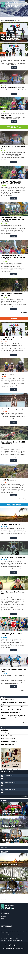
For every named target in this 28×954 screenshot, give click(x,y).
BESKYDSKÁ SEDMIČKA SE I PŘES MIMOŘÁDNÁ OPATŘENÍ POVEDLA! (11, 182)
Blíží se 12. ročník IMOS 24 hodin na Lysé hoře (13, 147)
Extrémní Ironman (4, 928)
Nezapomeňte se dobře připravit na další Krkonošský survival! (13, 442)
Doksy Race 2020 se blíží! (8, 374)
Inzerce (2, 918)
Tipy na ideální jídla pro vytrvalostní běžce (9, 938)
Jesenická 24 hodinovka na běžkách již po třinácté (13, 670)
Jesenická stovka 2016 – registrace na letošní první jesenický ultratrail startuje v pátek (13, 935)
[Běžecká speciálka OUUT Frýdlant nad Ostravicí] (11, 758)
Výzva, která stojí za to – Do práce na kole (13, 557)
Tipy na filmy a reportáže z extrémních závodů (12, 592)
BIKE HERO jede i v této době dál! (10, 524)
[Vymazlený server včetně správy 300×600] (10, 769)
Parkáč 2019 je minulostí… (8, 480)
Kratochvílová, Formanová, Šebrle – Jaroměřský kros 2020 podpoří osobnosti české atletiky (13, 257)
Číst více (13, 162)
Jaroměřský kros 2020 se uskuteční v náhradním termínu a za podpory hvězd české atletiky (12, 219)
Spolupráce (3, 916)
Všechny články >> (23, 312)
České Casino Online (3, 899)
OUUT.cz (17, 20)
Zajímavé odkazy (5, 913)
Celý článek (14, 67)
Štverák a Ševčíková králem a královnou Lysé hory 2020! (12, 294)
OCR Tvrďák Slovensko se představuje (12, 409)
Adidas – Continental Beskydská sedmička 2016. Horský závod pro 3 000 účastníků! (14, 931)
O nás (2, 911)
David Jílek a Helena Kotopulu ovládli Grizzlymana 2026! (11, 338)
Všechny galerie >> (23, 722)
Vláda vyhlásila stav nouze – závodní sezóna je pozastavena (11, 634)
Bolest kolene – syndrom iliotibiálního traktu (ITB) (11, 940)
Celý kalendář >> (23, 796)
